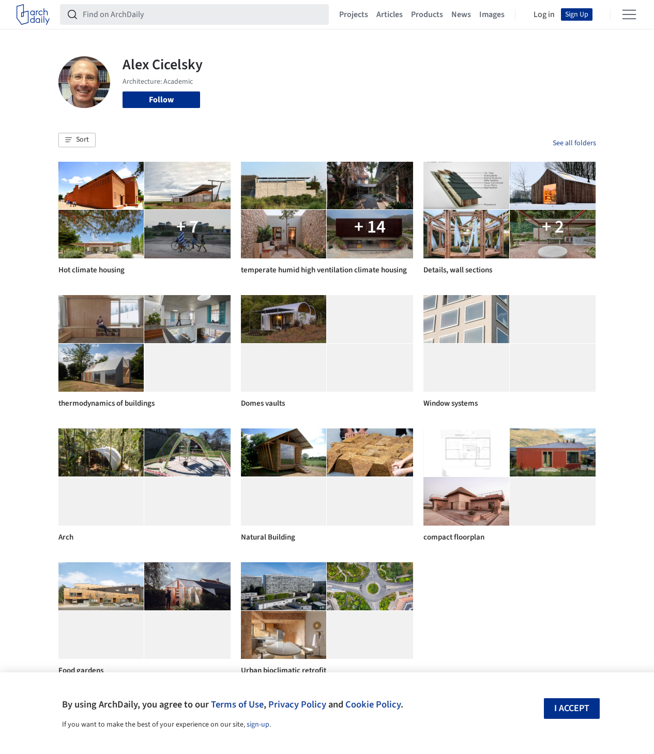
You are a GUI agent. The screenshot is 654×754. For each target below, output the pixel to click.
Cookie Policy (373, 704)
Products (427, 14)
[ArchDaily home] (33, 14)
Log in (544, 14)
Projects (353, 14)
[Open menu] (629, 14)
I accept (571, 708)
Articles (389, 14)
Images (492, 14)
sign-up (258, 724)
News (461, 14)
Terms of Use (237, 704)
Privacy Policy (297, 704)
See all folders (574, 143)
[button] (77, 140)
